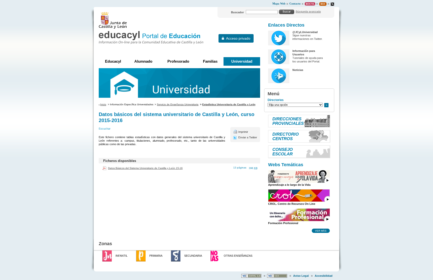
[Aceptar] (286, 12)
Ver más (321, 230)
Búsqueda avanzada (308, 11)
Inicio (103, 104)
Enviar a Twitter (247, 137)
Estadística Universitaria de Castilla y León (228, 104)
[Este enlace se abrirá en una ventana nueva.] (332, 4)
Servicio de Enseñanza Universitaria (177, 104)
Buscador (237, 12)
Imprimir (243, 131)
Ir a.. (326, 105)
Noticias (297, 69)
